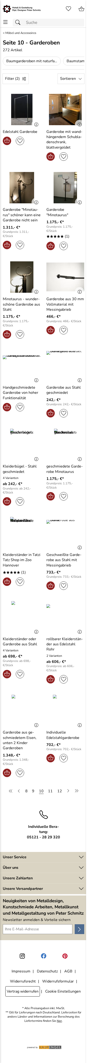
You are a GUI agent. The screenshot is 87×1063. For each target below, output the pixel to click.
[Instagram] (22, 956)
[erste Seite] (11, 791)
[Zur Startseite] (22, 9)
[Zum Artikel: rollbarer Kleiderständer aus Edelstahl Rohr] (65, 616)
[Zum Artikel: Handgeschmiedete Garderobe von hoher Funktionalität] (22, 365)
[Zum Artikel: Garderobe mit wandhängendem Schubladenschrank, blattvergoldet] (65, 109)
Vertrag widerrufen (23, 991)
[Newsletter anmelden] (79, 929)
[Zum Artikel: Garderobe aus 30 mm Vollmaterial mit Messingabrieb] (65, 277)
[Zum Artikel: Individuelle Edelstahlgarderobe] (65, 710)
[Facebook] (43, 956)
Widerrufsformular (58, 981)
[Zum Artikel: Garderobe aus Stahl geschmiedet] (65, 365)
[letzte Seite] (76, 791)
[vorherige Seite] (19, 791)
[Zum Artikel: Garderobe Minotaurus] (65, 187)
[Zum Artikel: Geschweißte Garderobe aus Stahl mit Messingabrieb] (65, 532)
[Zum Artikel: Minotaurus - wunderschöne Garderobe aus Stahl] (22, 277)
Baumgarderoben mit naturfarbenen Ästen (33, 61)
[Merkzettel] (68, 9)
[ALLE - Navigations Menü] (5, 22)
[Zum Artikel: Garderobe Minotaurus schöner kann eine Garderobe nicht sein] (22, 187)
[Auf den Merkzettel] (20, 141)
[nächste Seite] (68, 791)
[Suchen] (19, 22)
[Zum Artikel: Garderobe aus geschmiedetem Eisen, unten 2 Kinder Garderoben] (22, 710)
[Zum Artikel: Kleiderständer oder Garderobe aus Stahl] (22, 616)
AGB (68, 971)
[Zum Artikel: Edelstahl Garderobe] (22, 109)
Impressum (21, 971)
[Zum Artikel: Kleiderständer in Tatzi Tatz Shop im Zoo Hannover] (22, 532)
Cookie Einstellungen (63, 991)
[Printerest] (65, 956)
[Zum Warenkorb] (81, 9)
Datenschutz (47, 971)
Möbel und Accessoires (20, 33)
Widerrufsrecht (23, 981)
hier (59, 1021)
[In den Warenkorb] (7, 141)
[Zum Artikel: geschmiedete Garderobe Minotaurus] (65, 444)
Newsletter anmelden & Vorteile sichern (37, 919)
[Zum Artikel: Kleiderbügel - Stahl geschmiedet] (22, 444)
